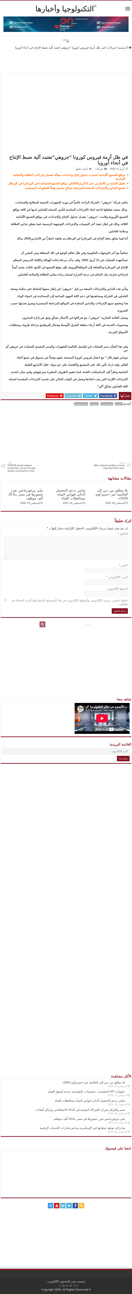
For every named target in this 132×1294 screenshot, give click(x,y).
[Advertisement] (66, 436)
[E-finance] (66, 24)
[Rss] (81, 1205)
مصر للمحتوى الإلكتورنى (61, 1281)
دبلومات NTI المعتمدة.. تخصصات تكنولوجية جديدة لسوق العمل (86, 1091)
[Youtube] (56, 1205)
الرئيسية (123, 47)
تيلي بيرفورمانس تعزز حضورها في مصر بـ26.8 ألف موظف (25, 494)
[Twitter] (69, 1205)
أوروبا (119, 404)
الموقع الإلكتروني (117, 588)
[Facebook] (75, 1205)
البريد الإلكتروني (117, 577)
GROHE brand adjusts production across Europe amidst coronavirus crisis (22, 467)
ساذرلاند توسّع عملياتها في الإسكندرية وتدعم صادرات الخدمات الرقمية (82, 1128)
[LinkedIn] (63, 1205)
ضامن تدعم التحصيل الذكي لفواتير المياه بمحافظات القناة (70, 494)
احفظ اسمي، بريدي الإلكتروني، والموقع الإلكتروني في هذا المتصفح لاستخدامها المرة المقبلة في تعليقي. (69, 602)
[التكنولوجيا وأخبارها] (66, 8)
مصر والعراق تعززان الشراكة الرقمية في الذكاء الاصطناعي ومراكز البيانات (80, 1109)
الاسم (123, 565)
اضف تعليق (81, 168)
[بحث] (42, 624)
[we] (66, 40)
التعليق (123, 533)
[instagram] (50, 1205)
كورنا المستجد (81, 404)
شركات (111, 47)
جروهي (94, 404)
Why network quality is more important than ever (109, 465)
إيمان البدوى (107, 404)
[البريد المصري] (66, 61)
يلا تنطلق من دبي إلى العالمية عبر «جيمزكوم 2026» (112, 494)
